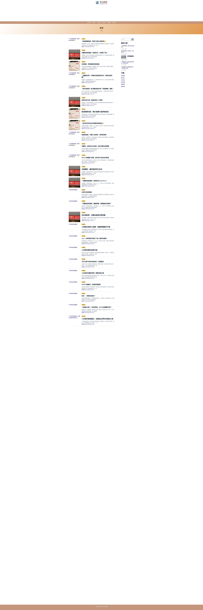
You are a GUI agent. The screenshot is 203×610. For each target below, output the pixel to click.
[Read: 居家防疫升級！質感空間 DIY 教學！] (74, 101)
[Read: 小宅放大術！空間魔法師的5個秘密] (74, 381)
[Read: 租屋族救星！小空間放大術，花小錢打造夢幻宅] (74, 546)
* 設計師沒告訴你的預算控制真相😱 (93, 123)
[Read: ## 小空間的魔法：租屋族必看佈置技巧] (74, 333)
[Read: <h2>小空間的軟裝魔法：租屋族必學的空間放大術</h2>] (74, 316)
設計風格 (99, 22)
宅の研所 (103, 2)
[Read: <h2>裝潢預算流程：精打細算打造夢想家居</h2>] (74, 113)
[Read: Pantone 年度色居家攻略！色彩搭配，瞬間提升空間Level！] (74, 345)
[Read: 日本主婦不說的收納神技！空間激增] (73, 259)
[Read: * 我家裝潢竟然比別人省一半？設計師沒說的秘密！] (74, 560)
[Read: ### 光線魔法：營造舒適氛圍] (73, 282)
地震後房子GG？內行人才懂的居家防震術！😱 (96, 429)
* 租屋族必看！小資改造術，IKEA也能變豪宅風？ (97, 307)
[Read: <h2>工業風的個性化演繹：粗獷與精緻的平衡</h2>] (73, 224)
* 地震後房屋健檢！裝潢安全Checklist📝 (94, 181)
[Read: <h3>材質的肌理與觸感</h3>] (73, 189)
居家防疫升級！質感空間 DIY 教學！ (93, 100)
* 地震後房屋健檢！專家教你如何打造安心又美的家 (97, 536)
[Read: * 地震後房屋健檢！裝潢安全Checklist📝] (74, 182)
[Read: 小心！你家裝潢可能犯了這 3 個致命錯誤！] (73, 236)
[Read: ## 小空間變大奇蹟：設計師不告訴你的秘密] (74, 155)
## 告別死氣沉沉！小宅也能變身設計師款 (95, 477)
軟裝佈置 (104, 22)
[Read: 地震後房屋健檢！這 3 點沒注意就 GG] (74, 450)
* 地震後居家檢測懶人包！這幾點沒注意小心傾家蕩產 (98, 488)
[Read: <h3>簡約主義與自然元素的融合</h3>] (74, 416)
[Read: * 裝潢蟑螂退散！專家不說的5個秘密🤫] (74, 39)
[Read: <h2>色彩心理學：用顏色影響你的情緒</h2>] (74, 373)
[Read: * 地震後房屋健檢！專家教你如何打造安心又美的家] (74, 535)
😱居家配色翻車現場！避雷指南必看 (93, 273)
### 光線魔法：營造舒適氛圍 (91, 284)
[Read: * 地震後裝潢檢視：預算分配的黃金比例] (74, 585)
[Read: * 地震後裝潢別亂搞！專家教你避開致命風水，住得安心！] (74, 569)
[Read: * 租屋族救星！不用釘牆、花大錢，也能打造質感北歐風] (74, 462)
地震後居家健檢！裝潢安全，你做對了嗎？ (95, 53)
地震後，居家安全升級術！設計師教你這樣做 (95, 146)
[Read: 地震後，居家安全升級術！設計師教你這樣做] (74, 144)
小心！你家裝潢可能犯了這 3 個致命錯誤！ (95, 238)
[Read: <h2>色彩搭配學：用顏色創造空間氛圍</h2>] (74, 216)
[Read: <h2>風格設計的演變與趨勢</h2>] (74, 438)
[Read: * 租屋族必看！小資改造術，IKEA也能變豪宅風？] (73, 304)
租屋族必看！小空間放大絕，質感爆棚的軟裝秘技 (97, 406)
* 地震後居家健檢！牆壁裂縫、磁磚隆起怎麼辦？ (96, 203)
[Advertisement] (101, 13)
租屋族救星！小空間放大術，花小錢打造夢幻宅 (96, 547)
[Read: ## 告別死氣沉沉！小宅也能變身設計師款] (74, 476)
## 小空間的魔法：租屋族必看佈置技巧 (94, 335)
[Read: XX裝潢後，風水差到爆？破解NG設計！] (74, 498)
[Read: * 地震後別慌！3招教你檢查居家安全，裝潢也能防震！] (74, 73)
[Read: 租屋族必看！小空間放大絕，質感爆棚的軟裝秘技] (74, 404)
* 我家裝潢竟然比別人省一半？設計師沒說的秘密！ (97, 559)
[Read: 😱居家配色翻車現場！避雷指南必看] (73, 270)
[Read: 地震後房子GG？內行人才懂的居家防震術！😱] (74, 427)
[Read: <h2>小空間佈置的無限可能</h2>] (73, 247)
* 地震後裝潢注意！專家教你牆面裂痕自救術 (95, 360)
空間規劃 (89, 22)
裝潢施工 (94, 22)
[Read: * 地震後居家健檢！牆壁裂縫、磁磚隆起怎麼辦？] (73, 201)
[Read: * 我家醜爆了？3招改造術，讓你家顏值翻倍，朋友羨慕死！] (74, 597)
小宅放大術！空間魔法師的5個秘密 (92, 383)
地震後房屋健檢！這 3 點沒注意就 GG (93, 452)
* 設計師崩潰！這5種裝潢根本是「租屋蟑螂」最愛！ (98, 89)
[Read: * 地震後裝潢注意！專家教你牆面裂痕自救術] (74, 358)
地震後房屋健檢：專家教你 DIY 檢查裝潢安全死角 (97, 395)
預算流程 (114, 22)
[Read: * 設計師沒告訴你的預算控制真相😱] (74, 125)
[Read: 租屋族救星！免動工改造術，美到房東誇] (74, 133)
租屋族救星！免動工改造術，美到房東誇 (94, 135)
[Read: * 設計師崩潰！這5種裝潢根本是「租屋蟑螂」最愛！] (74, 87)
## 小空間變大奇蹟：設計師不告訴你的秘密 (95, 157)
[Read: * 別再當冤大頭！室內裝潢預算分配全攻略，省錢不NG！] (74, 513)
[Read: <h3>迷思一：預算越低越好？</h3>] (73, 293)
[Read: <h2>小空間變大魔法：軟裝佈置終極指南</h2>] (74, 523)
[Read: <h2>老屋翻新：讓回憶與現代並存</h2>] (74, 170)
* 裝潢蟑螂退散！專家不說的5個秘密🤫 (94, 41)
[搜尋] (132, 39)
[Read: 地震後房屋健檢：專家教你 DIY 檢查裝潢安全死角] (74, 393)
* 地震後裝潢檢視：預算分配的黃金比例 (94, 584)
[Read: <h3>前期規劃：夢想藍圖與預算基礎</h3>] (74, 65)
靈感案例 (109, 22)
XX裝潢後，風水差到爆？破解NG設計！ (94, 500)
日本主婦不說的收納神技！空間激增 (93, 261)
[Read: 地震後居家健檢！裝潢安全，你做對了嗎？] (74, 54)
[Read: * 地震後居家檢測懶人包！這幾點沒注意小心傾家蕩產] (74, 487)
